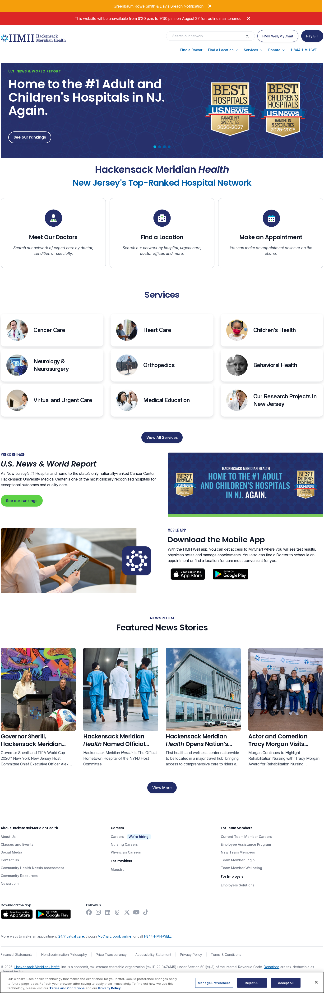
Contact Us (10, 860)
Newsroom (10, 883)
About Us (8, 837)
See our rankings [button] (30, 137)
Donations (271, 967)
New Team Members (238, 852)
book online (122, 936)
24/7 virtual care (71, 936)
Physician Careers (126, 852)
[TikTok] (146, 912)
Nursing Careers (124, 844)
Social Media (11, 852)
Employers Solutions (238, 885)
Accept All (286, 982)
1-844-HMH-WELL (157, 936)
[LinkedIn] (108, 912)
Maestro (118, 869)
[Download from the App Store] (17, 914)
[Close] (316, 982)
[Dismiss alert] (206, 5)
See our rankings (21, 500)
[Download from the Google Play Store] (53, 914)
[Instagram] (98, 912)
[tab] (154, 146)
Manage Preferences (214, 982)
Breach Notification (187, 6)
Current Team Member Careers (246, 837)
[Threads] (117, 912)
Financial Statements (16, 955)
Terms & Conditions (226, 955)
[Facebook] (89, 912)
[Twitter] (127, 912)
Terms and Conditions (67, 988)
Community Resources (19, 876)
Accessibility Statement (153, 955)
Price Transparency (111, 955)
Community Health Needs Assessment (32, 868)
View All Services (162, 437)
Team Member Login (238, 860)
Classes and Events (17, 844)
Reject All (252, 982)
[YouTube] (136, 912)
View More (162, 787)
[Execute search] (250, 36)
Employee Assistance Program (246, 844)
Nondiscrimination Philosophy (64, 955)
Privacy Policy (191, 955)
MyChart (104, 936)
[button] (191, 50)
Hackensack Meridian (37, 967)
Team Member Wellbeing (241, 868)
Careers (117, 837)
